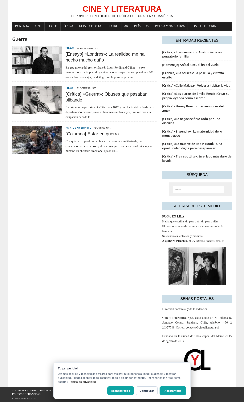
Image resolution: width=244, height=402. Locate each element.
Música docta (90, 26)
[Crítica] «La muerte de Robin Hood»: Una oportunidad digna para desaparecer (192, 146)
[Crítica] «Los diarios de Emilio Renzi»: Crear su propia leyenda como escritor (196, 96)
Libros (52, 26)
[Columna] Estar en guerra (92, 133)
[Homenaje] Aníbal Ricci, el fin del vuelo (190, 65)
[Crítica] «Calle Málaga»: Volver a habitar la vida (196, 85)
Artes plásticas (136, 26)
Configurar (147, 390)
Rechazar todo (120, 390)
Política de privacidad (26, 394)
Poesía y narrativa (170, 26)
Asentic (31, 398)
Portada (22, 26)
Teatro (112, 26)
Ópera (68, 26)
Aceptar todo (173, 390)
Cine (38, 26)
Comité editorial (204, 26)
